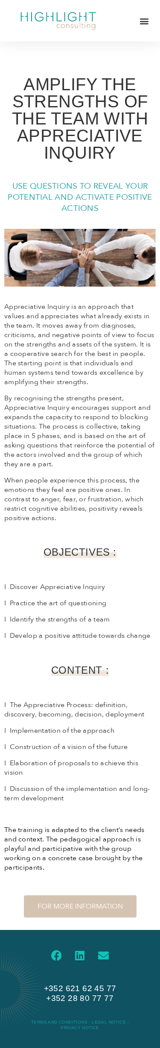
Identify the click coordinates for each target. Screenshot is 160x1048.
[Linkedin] (80, 955)
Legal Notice (109, 1022)
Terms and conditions (60, 1022)
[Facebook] (56, 955)
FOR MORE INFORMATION (80, 906)
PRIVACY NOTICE (80, 1027)
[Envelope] (103, 955)
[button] (144, 21)
